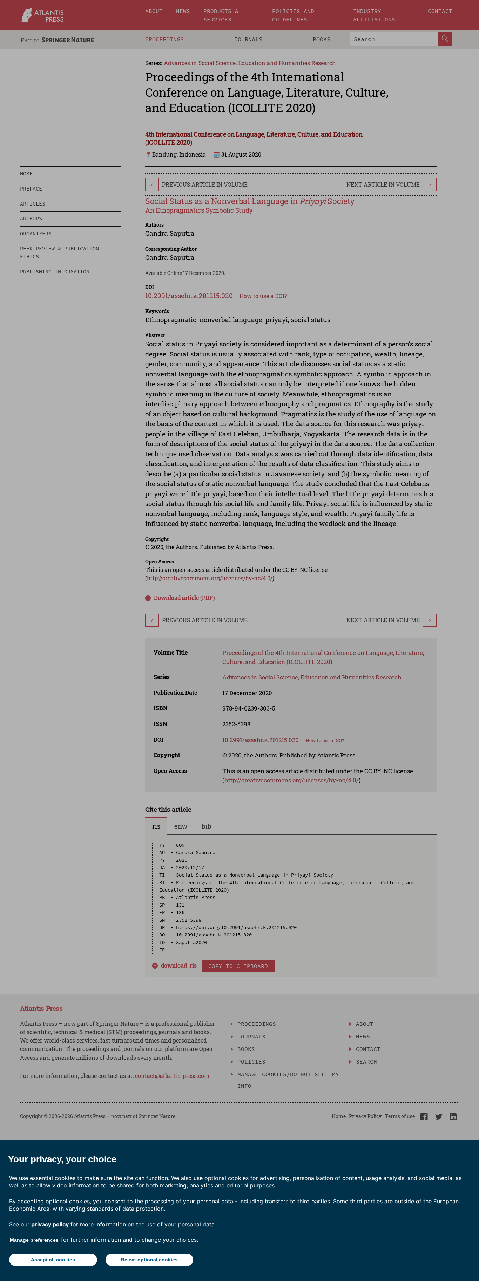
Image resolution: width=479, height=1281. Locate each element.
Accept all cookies (53, 1259)
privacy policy (50, 1224)
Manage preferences (34, 1240)
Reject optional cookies (149, 1259)
